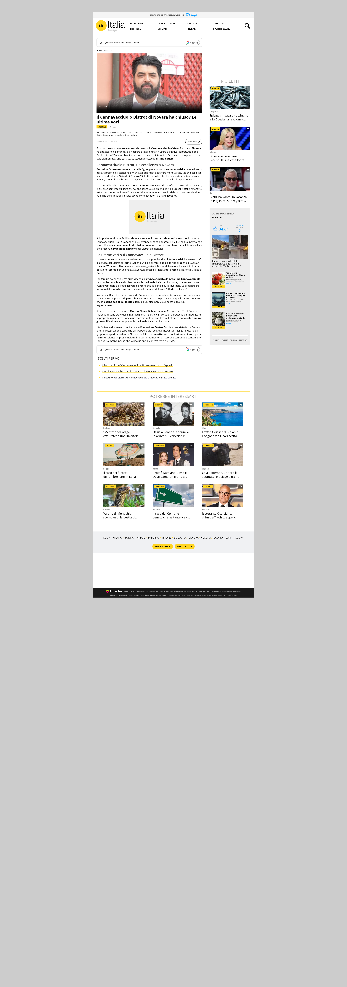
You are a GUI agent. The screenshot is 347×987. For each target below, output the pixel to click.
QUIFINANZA (216, 591)
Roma (155, 468)
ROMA (106, 537)
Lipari (204, 428)
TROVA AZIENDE (162, 546)
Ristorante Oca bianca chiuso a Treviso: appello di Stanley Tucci (220, 517)
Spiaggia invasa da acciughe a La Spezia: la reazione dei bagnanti (229, 119)
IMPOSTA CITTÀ (184, 546)
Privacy (130, 595)
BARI (228, 537)
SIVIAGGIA (207, 591)
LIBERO (125, 591)
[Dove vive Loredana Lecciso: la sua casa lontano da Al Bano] (230, 138)
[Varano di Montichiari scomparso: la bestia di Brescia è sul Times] (123, 495)
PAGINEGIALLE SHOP (157, 591)
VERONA (206, 537)
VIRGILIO (133, 591)
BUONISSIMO (227, 591)
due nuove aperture (155, 172)
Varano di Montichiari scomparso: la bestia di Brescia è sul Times (119, 517)
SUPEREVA (237, 591)
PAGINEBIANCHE (180, 591)
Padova (106, 428)
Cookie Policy (139, 595)
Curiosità (191, 23)
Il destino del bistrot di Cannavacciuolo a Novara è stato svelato (139, 377)
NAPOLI (141, 537)
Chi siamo (113, 595)
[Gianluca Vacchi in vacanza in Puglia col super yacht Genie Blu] (230, 179)
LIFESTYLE (108, 50)
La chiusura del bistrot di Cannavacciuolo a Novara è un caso (137, 371)
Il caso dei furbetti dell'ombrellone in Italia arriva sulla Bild (119, 476)
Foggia (106, 468)
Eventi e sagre (221, 28)
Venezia (156, 428)
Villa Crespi (174, 188)
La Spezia (214, 111)
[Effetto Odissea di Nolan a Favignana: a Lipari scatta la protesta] (222, 414)
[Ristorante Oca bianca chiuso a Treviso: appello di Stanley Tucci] (222, 495)
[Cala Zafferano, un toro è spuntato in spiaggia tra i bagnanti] (222, 454)
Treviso (205, 509)
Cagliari (205, 468)
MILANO (117, 537)
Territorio (219, 23)
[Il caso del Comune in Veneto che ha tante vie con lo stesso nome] (173, 495)
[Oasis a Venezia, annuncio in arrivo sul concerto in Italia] (173, 414)
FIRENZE (166, 537)
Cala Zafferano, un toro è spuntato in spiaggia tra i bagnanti (219, 476)
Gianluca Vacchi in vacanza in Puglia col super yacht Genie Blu (228, 201)
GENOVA (193, 537)
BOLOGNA (180, 537)
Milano (213, 152)
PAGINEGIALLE (142, 591)
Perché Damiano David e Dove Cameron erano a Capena (170, 476)
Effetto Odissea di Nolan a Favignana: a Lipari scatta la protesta (221, 436)
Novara (113, 127)
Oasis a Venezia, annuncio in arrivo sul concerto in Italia (171, 436)
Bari (211, 193)
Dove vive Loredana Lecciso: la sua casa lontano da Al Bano (229, 160)
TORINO (129, 537)
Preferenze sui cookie (153, 595)
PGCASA (169, 591)
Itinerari (191, 28)
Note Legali (123, 595)
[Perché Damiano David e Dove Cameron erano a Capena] (173, 454)
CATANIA (218, 537)
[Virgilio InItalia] (110, 26)
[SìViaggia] (191, 15)
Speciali (162, 28)
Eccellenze (136, 23)
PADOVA (238, 537)
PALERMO (153, 537)
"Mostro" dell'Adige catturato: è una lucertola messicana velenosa (121, 436)
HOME (99, 50)
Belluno (156, 509)
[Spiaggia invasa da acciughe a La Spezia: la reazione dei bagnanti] (230, 97)
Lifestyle (135, 28)
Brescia (106, 509)
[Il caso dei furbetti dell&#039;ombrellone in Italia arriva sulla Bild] (123, 454)
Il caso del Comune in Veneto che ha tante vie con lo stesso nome (172, 517)
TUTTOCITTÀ (192, 591)
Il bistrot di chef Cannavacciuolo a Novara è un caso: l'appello (137, 365)
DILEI (200, 591)
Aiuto (164, 595)
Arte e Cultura (167, 23)
